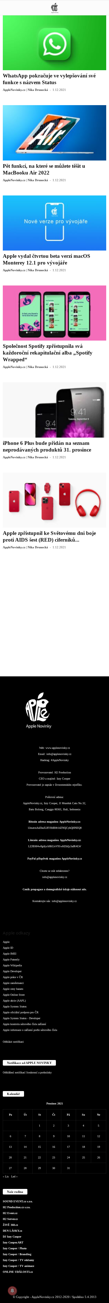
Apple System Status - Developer (21, 1018)
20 (10, 1157)
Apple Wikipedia (12, 965)
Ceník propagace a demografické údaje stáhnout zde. (55, 889)
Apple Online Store (14, 994)
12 (98, 1136)
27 (10, 1168)
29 (39, 1168)
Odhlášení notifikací (14, 1072)
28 (25, 1168)
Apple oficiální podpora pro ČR (21, 1012)
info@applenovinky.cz (58, 754)
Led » (14, 1176)
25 (83, 1157)
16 (53, 1146)
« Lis (6, 1176)
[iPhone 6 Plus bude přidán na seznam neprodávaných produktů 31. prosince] (54, 409)
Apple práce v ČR (13, 977)
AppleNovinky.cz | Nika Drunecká (25, 89)
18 (83, 1146)
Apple (6, 941)
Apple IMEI (9, 953)
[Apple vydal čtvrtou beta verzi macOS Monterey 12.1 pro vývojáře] (54, 223)
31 (68, 1168)
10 (68, 1136)
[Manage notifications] (12, 1290)
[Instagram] (32, 912)
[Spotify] (66, 912)
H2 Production (62, 772)
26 (98, 1157)
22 (39, 1157)
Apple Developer (12, 971)
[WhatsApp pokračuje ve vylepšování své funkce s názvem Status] (54, 42)
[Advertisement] (54, 617)
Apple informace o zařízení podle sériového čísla (30, 1029)
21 (25, 1157)
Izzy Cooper (63, 778)
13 (10, 1146)
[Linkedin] (43, 912)
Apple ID (8, 947)
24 (68, 1157)
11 (83, 1136)
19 (98, 1146)
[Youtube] (88, 912)
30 (53, 1168)
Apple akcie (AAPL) (14, 1000)
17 (68, 1146)
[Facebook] (21, 912)
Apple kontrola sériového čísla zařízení (24, 1024)
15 (39, 1146)
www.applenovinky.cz (58, 747)
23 (53, 1157)
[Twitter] (77, 912)
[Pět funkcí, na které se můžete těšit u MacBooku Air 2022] (54, 132)
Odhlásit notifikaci (13, 1041)
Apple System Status (15, 1006)
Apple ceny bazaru (13, 988)
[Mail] (55, 912)
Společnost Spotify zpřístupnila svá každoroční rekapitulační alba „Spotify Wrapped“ (48, 352)
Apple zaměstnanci (13, 983)
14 (25, 1146)
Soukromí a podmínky (39, 1072)
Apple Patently (11, 959)
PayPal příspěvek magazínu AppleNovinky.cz (54, 858)
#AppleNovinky (60, 760)
